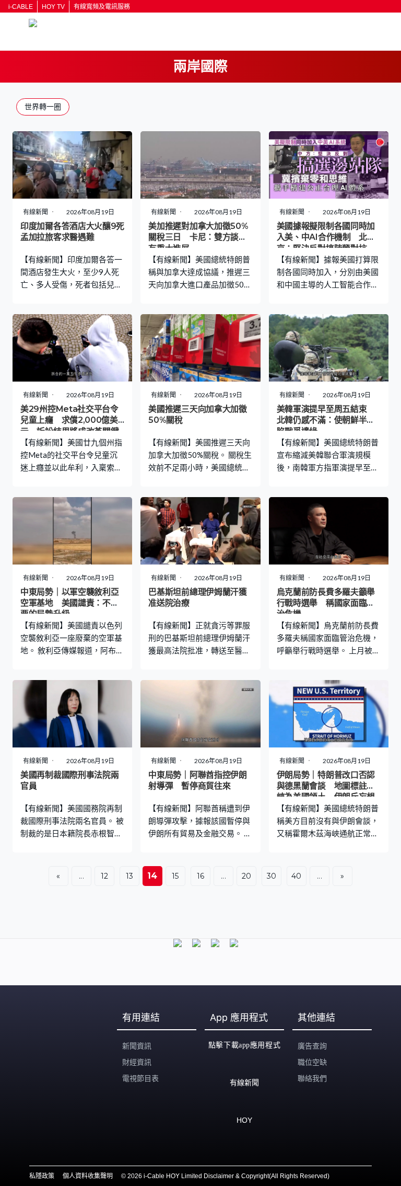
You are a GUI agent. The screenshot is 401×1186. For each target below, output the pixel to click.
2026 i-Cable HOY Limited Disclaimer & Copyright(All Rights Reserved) (228, 1176)
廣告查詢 (312, 1046)
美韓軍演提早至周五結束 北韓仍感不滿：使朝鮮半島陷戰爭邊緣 (326, 420)
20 (247, 876)
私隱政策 (41, 1176)
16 (201, 876)
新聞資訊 (136, 1046)
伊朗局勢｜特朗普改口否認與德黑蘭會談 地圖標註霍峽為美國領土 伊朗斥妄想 (326, 786)
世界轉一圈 (43, 106)
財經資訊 (136, 1062)
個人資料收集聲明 (88, 1176)
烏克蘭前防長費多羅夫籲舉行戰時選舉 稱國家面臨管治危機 (326, 603)
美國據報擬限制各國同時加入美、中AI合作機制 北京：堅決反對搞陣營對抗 (326, 237)
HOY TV (53, 6)
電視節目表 (140, 1078)
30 (272, 876)
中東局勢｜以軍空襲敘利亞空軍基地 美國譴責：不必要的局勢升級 (69, 603)
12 (105, 876)
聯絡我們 (312, 1078)
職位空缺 (312, 1062)
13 (130, 876)
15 (175, 876)
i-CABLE (20, 6)
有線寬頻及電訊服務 (102, 6)
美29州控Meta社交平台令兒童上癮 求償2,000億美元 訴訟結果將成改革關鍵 (69, 420)
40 (296, 876)
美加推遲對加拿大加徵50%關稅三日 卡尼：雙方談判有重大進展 (198, 237)
